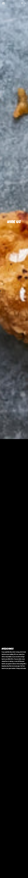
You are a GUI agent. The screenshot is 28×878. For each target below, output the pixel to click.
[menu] (25, 3)
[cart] (22, 3)
